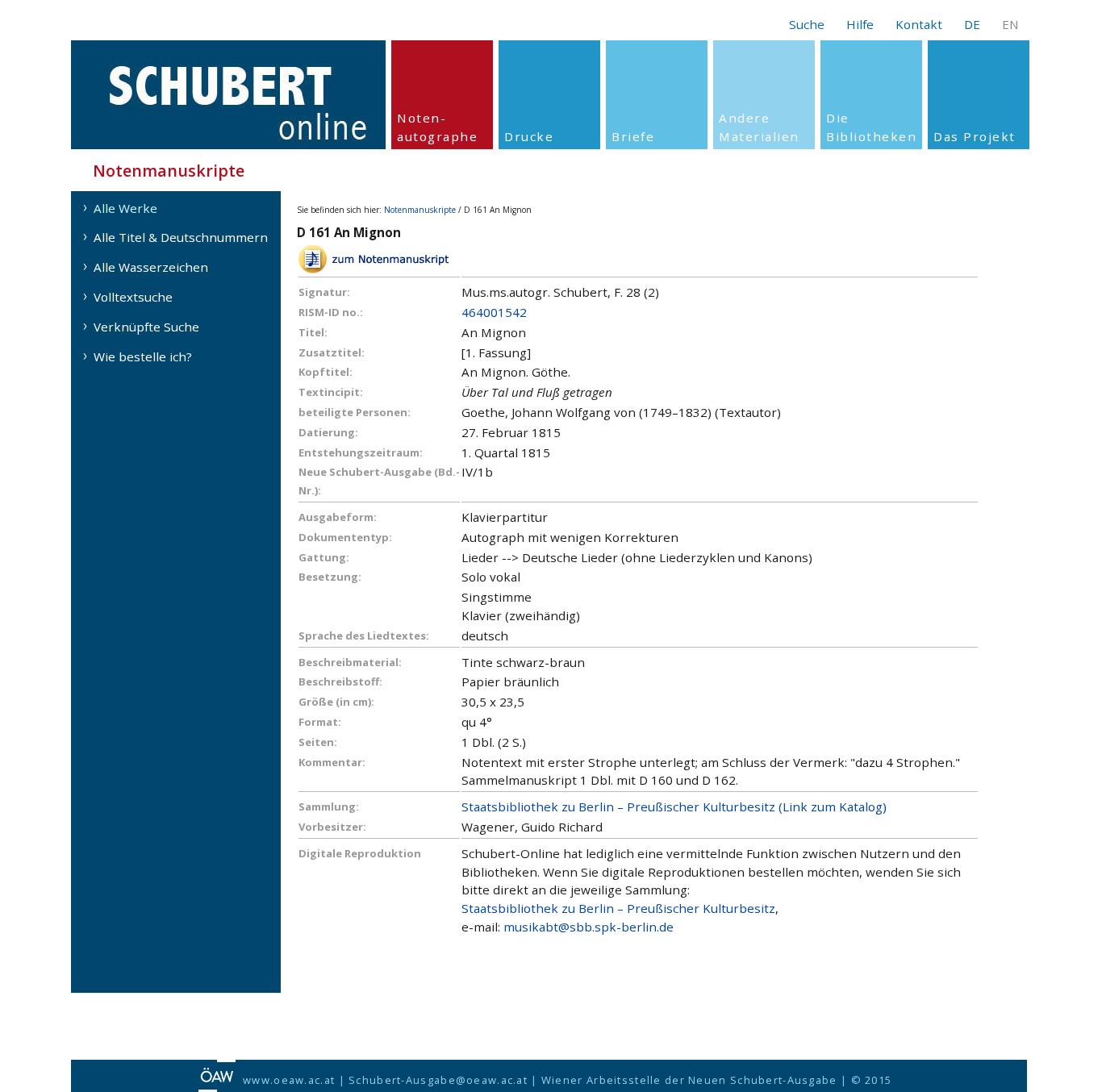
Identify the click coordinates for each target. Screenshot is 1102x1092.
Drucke (528, 136)
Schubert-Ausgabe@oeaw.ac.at (438, 1080)
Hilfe (860, 24)
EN (1010, 24)
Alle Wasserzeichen (151, 267)
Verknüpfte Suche (146, 327)
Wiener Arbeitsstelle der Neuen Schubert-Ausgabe (689, 1080)
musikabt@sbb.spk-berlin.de (588, 927)
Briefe (633, 136)
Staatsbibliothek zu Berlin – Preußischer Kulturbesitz (618, 908)
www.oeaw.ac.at (289, 1080)
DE (972, 24)
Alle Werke (125, 208)
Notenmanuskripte (420, 209)
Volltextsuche (133, 297)
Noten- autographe (437, 127)
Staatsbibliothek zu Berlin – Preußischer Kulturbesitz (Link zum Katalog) (674, 806)
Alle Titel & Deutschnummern (181, 237)
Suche (806, 24)
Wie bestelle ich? (143, 356)
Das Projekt (974, 136)
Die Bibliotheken (871, 127)
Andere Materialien (759, 127)
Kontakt (918, 24)
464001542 (494, 312)
